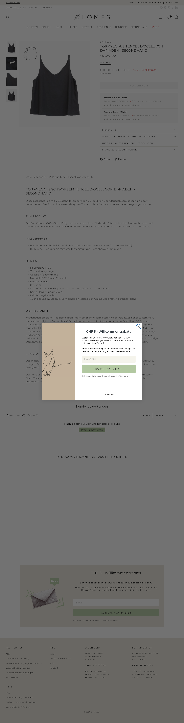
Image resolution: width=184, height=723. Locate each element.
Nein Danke (109, 394)
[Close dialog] (138, 326)
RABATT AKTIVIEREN (108, 369)
